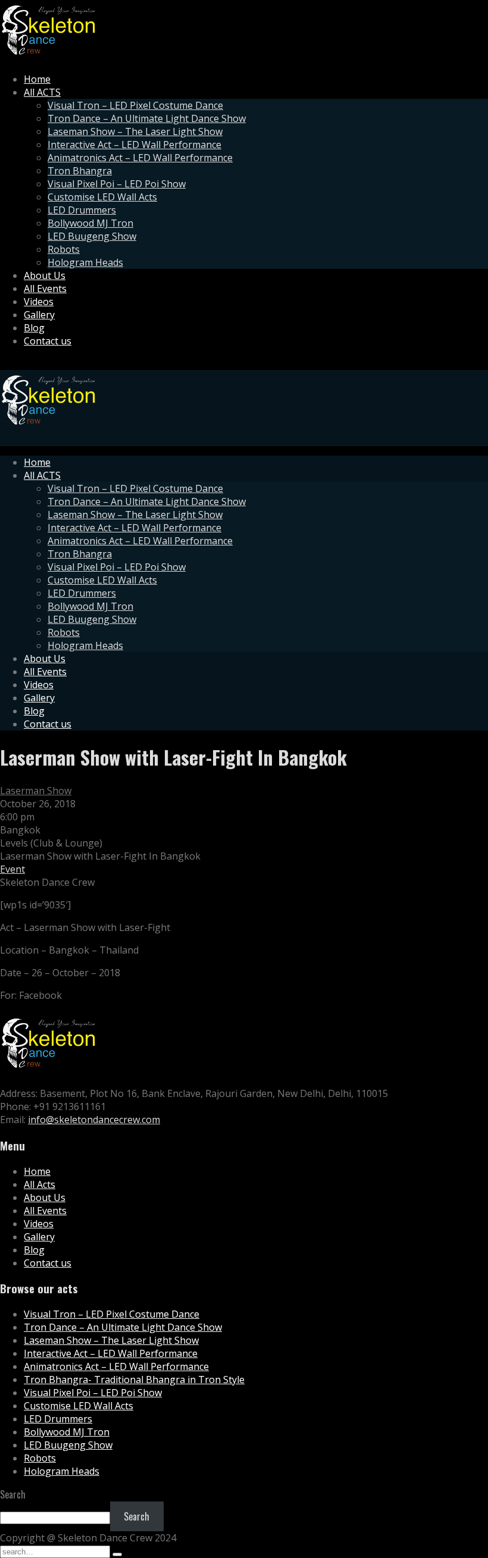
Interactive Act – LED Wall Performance (134, 144)
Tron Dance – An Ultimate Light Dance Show (147, 118)
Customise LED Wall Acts (102, 196)
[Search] (117, 1554)
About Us (44, 275)
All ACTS (42, 92)
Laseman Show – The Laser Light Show (135, 131)
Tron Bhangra (80, 170)
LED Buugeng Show (92, 236)
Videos (39, 301)
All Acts (39, 1184)
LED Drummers (82, 210)
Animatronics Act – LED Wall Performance (140, 157)
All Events (45, 288)
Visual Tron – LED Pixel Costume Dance (135, 105)
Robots (64, 249)
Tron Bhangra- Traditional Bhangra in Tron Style (134, 1379)
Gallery (39, 314)
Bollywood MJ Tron (90, 223)
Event (12, 869)
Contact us (47, 340)
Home (37, 79)
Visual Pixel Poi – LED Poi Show (117, 183)
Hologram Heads (85, 262)
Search (13, 1494)
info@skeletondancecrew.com (94, 1119)
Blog (34, 327)
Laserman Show (35, 790)
